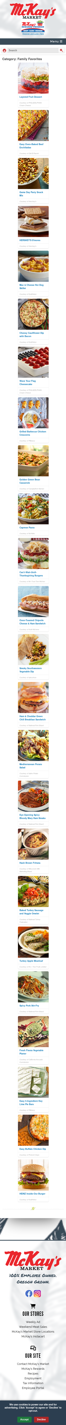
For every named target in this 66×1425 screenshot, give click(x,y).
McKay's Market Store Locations (33, 1331)
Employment (33, 1378)
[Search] (61, 50)
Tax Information (33, 1383)
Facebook (28, 1293)
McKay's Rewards (33, 1368)
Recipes (33, 1373)
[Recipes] (4, 50)
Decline (41, 1419)
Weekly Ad (33, 1322)
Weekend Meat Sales (33, 1326)
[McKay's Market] (33, 1261)
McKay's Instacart (33, 1336)
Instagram (37, 1293)
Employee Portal (33, 1388)
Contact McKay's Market (33, 1364)
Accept (24, 1419)
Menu (55, 41)
